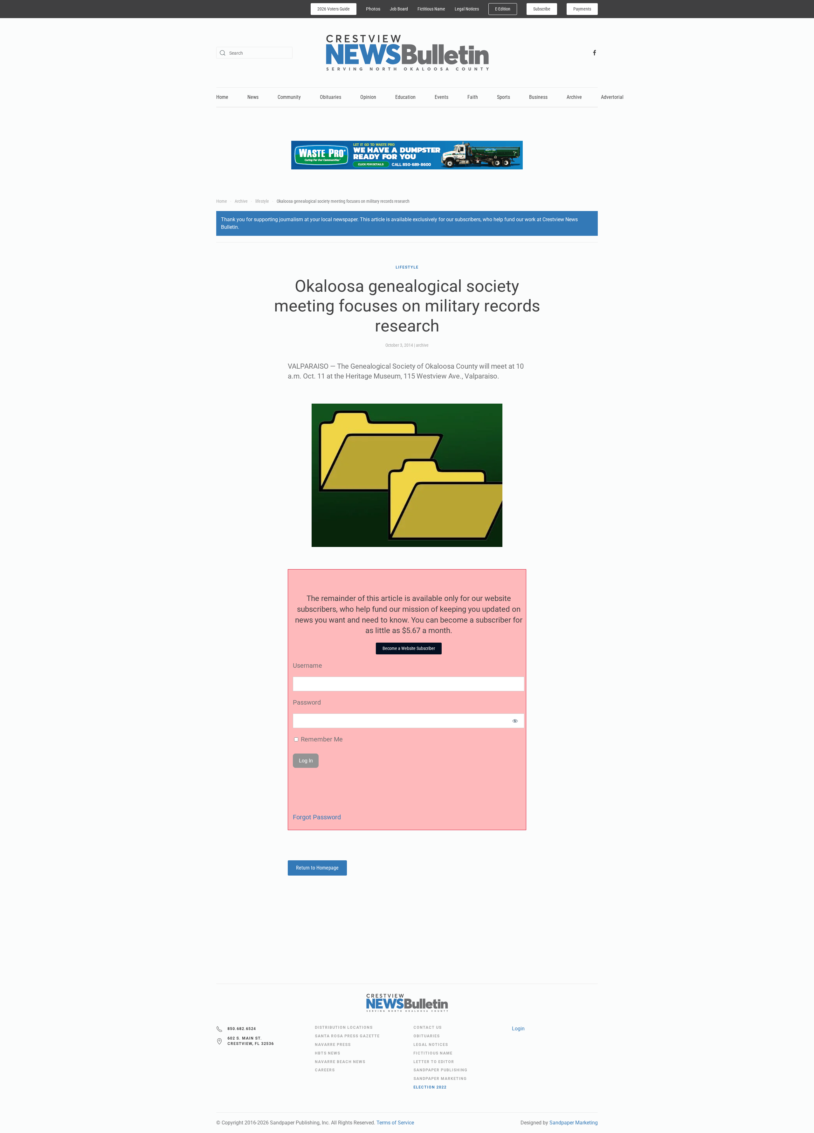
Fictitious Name (431, 8)
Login (518, 1029)
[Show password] (515, 720)
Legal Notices (467, 8)
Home (222, 97)
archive (422, 345)
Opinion (368, 97)
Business (538, 97)
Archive (574, 97)
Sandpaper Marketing (573, 1123)
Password (307, 702)
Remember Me (321, 739)
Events (441, 97)
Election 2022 (429, 1087)
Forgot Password (317, 817)
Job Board (399, 8)
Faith (472, 97)
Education (405, 97)
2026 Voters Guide (333, 8)
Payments (582, 8)
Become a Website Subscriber (409, 648)
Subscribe (541, 8)
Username (307, 665)
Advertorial (612, 97)
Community (289, 97)
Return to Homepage (317, 868)
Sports (503, 97)
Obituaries (330, 97)
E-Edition (502, 8)
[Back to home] (407, 52)
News (253, 97)
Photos (373, 8)
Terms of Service (395, 1123)
